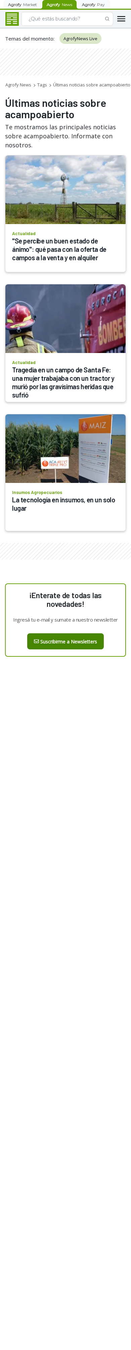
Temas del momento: (29, 38)
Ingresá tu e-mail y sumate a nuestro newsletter (65, 619)
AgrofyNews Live (80, 38)
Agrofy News (18, 84)
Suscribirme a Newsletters (68, 641)
